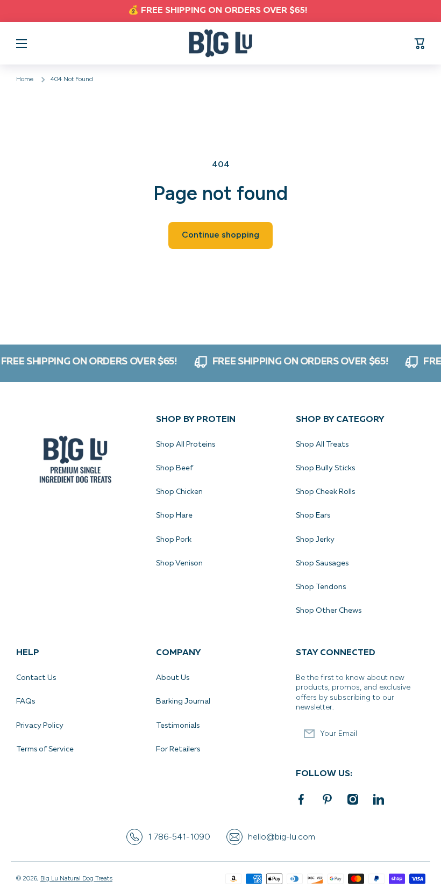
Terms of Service (45, 749)
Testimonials (178, 725)
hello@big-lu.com (281, 837)
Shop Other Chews (328, 610)
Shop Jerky (315, 539)
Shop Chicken (179, 492)
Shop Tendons (321, 587)
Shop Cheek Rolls (325, 492)
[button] (419, 43)
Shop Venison (179, 563)
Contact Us (36, 678)
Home (24, 79)
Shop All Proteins (185, 444)
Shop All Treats (322, 444)
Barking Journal (183, 701)
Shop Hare (174, 515)
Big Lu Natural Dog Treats (76, 878)
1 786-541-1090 (179, 837)
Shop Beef (174, 468)
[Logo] (220, 43)
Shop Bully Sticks (325, 468)
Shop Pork (173, 539)
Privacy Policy (40, 725)
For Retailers (178, 749)
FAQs (25, 701)
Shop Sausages (322, 563)
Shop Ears (313, 515)
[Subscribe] (411, 733)
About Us (172, 678)
